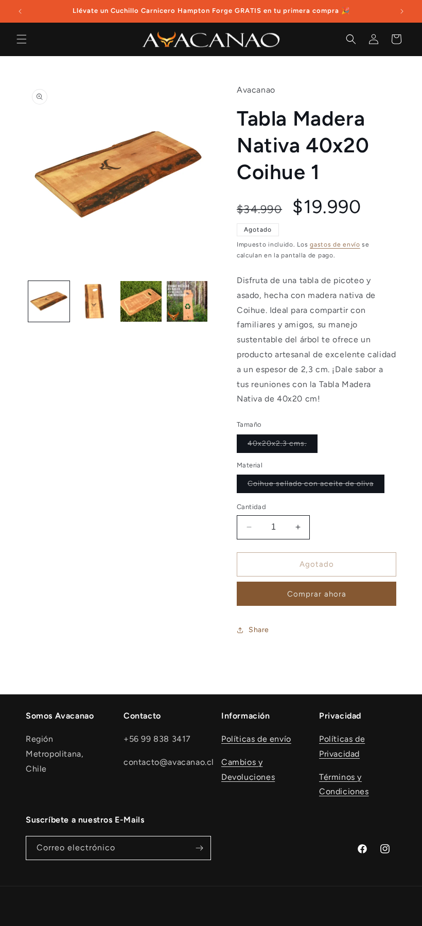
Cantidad (251, 507)
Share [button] (259, 629)
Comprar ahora (316, 594)
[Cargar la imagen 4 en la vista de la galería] (187, 301)
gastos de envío (335, 244)
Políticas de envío (256, 739)
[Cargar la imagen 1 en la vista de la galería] (48, 301)
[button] (21, 39)
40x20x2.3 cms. (283, 446)
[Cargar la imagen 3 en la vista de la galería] (141, 301)
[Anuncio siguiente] (402, 11)
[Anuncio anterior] (20, 11)
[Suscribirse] (199, 848)
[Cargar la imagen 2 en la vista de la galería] (95, 301)
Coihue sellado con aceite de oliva (316, 486)
